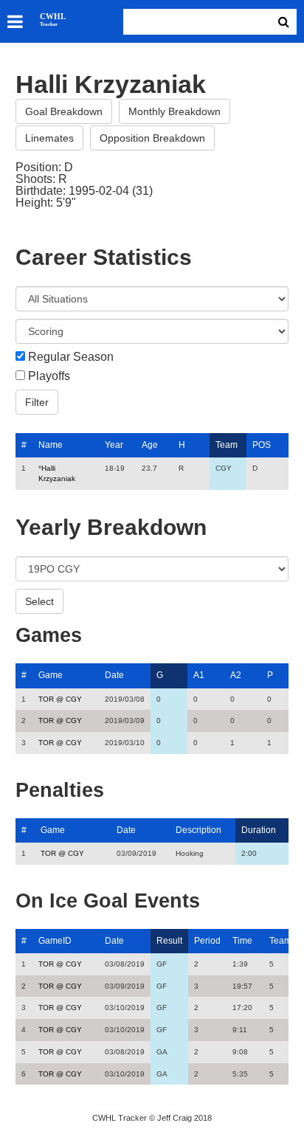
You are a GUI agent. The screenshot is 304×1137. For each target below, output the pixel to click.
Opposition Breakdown (152, 138)
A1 (198, 675)
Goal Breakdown (64, 111)
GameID (55, 941)
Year (114, 445)
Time (242, 941)
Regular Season (71, 357)
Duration (258, 830)
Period (207, 941)
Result (169, 941)
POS (261, 445)
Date (114, 675)
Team (226, 445)
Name (50, 445)
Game (50, 675)
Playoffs (49, 376)
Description (198, 830)
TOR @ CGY (60, 699)
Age (150, 445)
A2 (235, 675)
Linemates (49, 138)
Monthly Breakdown (174, 111)
